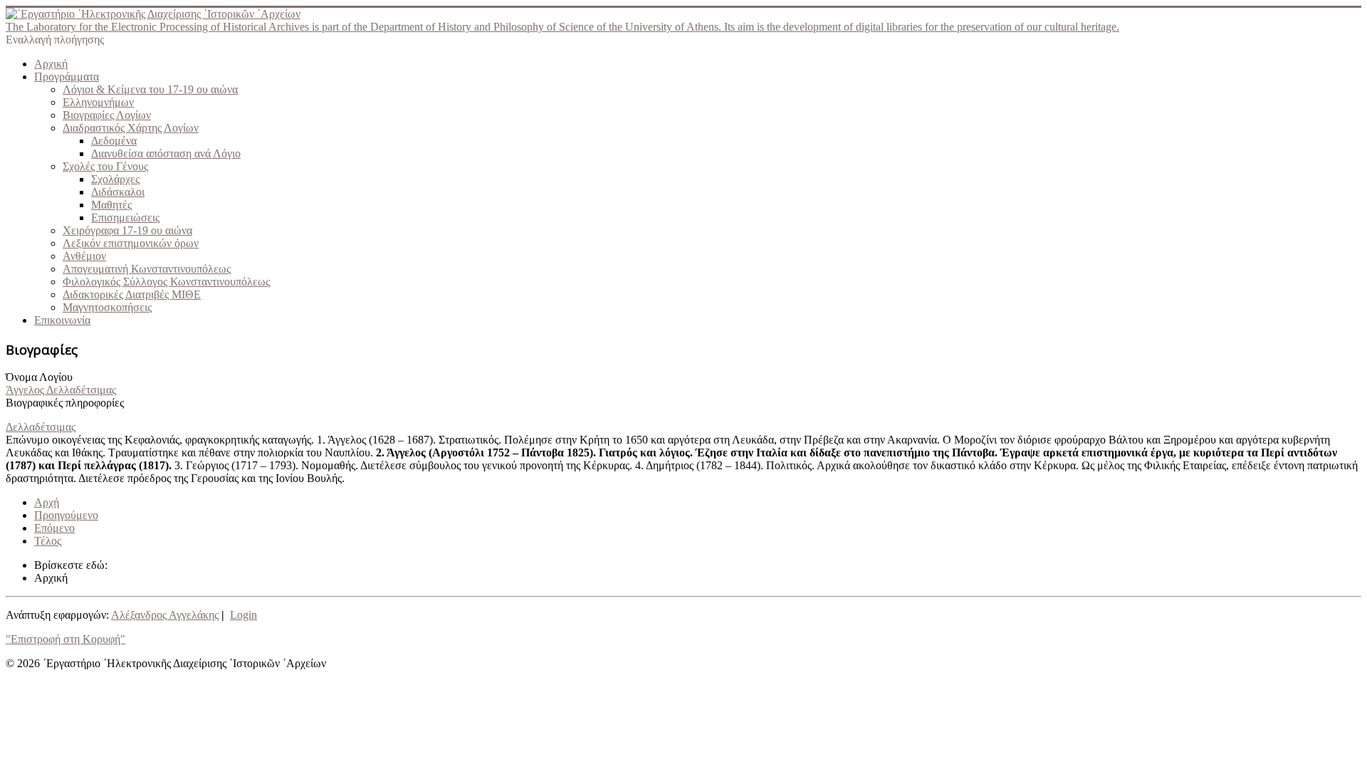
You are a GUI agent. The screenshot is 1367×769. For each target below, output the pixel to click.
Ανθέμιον (84, 256)
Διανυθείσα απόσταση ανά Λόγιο (166, 153)
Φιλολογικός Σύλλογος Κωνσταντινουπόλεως (166, 282)
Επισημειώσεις (125, 217)
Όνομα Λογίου (39, 377)
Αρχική (51, 64)
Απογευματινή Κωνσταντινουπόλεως (147, 269)
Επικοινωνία (62, 320)
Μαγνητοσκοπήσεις (107, 307)
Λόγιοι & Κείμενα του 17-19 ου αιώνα (150, 89)
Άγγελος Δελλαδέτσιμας (61, 390)
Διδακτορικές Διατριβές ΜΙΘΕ (132, 294)
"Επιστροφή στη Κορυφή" (65, 639)
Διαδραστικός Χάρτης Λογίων (131, 128)
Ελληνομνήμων (98, 102)
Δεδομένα (114, 141)
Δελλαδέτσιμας (40, 427)
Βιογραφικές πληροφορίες (65, 403)
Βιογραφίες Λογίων (107, 115)
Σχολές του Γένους (105, 166)
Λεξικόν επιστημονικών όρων (131, 243)
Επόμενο (54, 528)
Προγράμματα (66, 76)
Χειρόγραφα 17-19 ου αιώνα (127, 230)
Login (243, 615)
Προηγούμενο (66, 515)
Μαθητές (111, 205)
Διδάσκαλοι (118, 192)
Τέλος (47, 541)
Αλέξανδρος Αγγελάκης (165, 615)
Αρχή (46, 502)
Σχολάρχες (115, 179)
